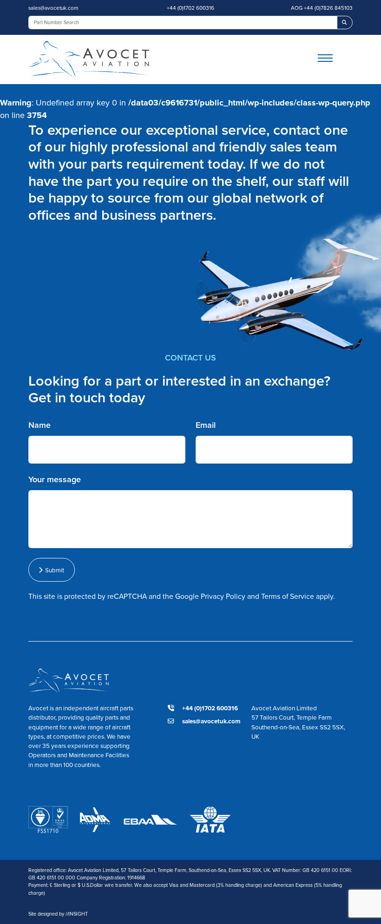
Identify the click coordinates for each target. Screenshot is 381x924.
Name (39, 425)
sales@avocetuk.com (53, 8)
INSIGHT (77, 913)
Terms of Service (287, 596)
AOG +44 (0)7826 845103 (322, 8)
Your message (54, 479)
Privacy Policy (223, 596)
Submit (53, 570)
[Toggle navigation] (335, 59)
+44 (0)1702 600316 (190, 8)
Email (206, 425)
